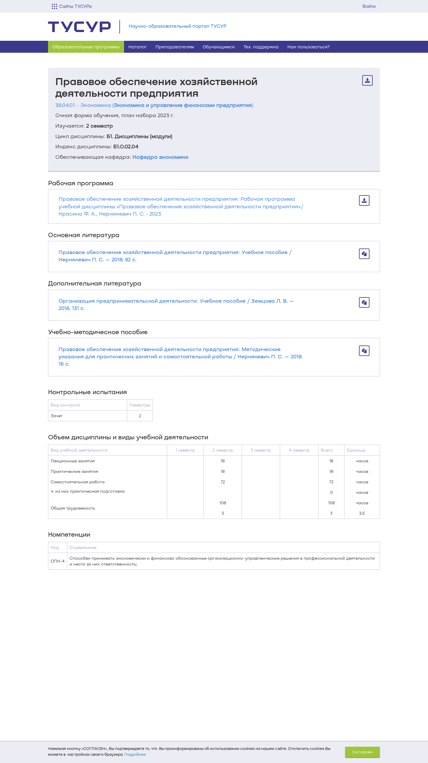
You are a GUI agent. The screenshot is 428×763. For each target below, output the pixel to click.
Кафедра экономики (160, 157)
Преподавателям (174, 46)
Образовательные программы (86, 46)
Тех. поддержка (261, 46)
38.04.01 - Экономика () (154, 105)
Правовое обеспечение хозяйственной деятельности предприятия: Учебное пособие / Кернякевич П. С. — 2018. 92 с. (175, 255)
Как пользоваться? (308, 46)
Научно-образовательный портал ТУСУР (178, 26)
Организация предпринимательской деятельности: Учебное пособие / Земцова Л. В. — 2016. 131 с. (176, 304)
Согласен (362, 751)
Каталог (137, 46)
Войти (369, 6)
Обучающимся (219, 46)
